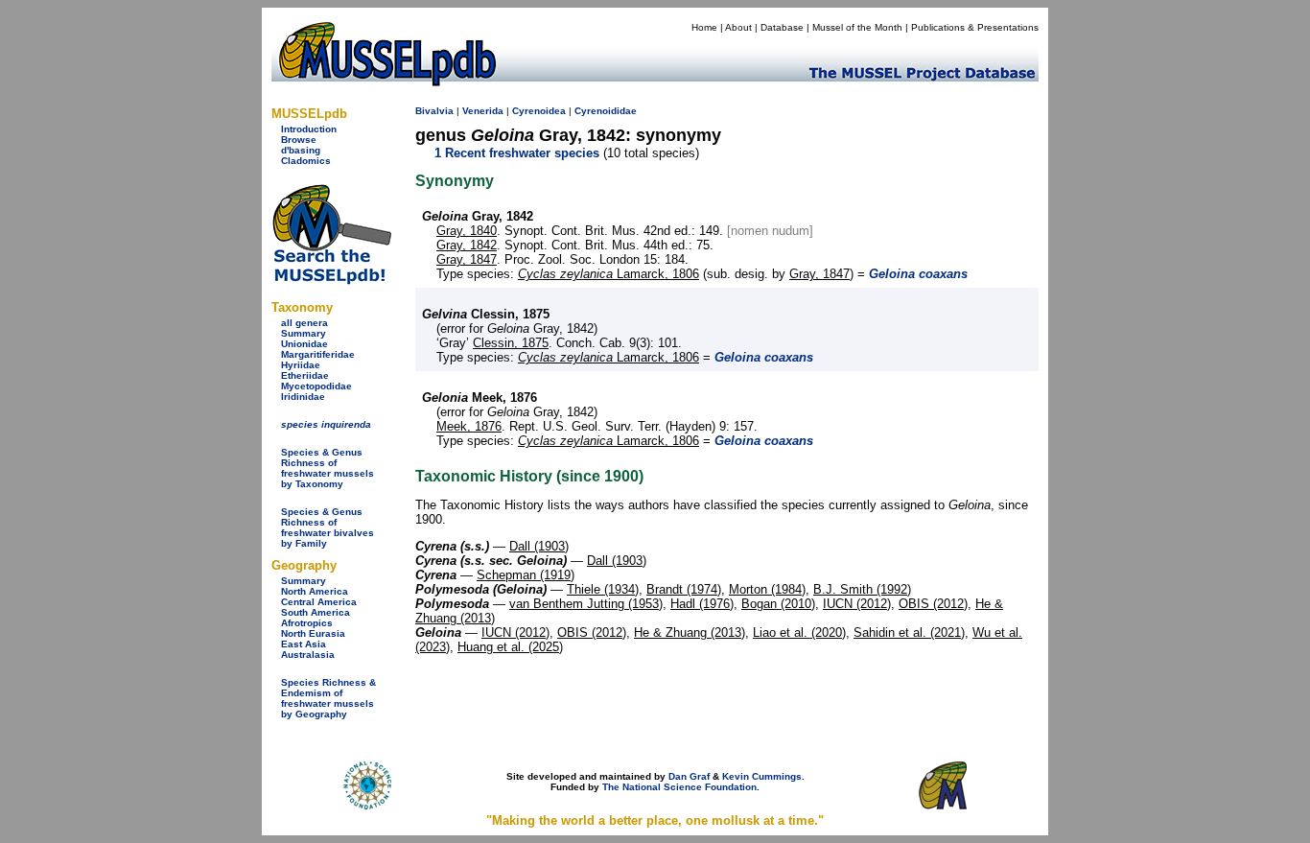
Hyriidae (300, 365)
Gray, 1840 (466, 230)
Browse (298, 139)
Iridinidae (303, 396)
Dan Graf (689, 776)
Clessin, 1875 (511, 343)
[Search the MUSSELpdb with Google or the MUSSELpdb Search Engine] (331, 280)
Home (704, 27)
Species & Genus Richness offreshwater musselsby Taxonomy (327, 468)
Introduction (309, 129)
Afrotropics (307, 623)
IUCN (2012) (857, 604)
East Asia (303, 644)
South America (315, 612)
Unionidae (304, 344)
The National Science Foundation (679, 787)
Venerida (482, 110)
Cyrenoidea (539, 110)
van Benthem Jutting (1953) (586, 604)
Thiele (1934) (603, 589)
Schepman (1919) (525, 575)
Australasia (308, 654)
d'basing (300, 150)
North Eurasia (313, 633)
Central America (319, 602)
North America (314, 591)
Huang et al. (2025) (510, 647)
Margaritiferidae (318, 354)
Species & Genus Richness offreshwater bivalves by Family (327, 527)
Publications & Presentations (975, 27)
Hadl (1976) (702, 604)
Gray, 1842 (466, 245)
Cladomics (306, 160)
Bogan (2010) (778, 604)
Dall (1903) (539, 546)
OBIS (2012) (933, 604)
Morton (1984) (767, 589)
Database (782, 27)
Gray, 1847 (466, 259)
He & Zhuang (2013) (689, 632)
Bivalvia (434, 110)
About (738, 27)
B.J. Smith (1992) (862, 589)
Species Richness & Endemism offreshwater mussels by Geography (328, 698)
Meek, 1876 (469, 426)
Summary (303, 333)
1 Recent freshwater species (516, 153)
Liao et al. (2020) (799, 632)
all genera (304, 322)
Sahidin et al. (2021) (909, 632)
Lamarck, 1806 (608, 274)
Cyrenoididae (605, 110)
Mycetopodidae (316, 386)
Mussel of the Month (857, 27)
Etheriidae (305, 375)
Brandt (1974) (683, 589)
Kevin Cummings (762, 776)
